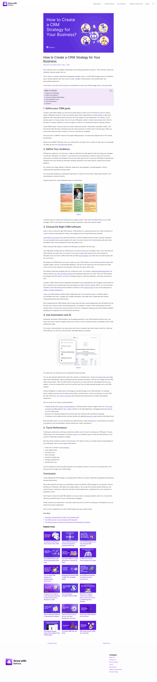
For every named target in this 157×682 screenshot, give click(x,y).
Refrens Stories (109, 4)
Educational (96, 4)
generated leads (62, 144)
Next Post (107, 643)
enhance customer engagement (52, 290)
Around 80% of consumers (51, 237)
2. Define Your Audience (51, 95)
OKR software (98, 115)
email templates (83, 255)
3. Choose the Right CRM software (54, 97)
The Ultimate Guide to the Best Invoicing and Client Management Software (67, 522)
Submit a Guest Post (136, 4)
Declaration (112, 667)
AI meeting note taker (102, 377)
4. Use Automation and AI (51, 99)
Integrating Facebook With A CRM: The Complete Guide (62, 517)
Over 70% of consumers (64, 396)
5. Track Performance (50, 101)
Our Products (121, 4)
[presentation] (101, 4)
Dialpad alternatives (103, 271)
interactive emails (91, 416)
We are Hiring (113, 672)
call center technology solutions (63, 273)
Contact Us (112, 660)
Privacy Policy (113, 662)
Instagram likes (88, 287)
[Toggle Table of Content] (110, 90)
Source (79, 214)
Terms (111, 664)
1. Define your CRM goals (51, 93)
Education (46, 65)
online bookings (64, 447)
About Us (112, 657)
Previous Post (51, 643)
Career (147, 4)
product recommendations (67, 406)
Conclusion (47, 103)
